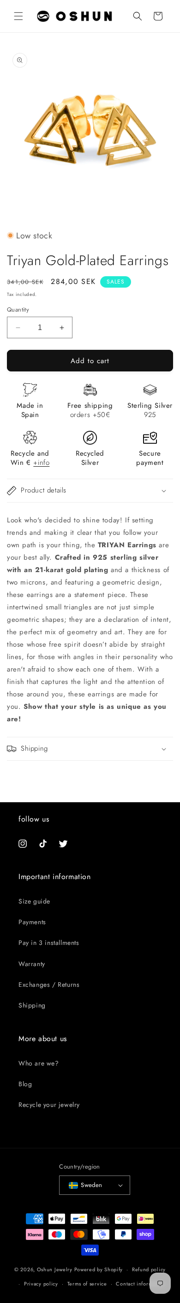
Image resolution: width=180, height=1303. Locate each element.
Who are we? (38, 1063)
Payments (32, 922)
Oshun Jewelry (54, 1269)
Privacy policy (41, 1283)
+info (41, 462)
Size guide (34, 901)
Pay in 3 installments (48, 942)
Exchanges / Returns (48, 984)
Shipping (32, 1005)
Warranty (31, 963)
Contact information (140, 1283)
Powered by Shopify (98, 1269)
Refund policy (149, 1269)
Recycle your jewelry (49, 1104)
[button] (18, 16)
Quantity (18, 309)
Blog (25, 1084)
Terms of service (87, 1283)
